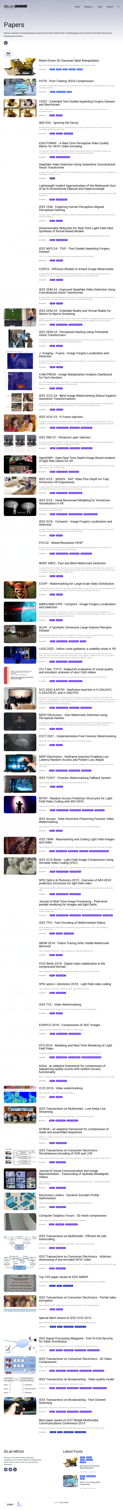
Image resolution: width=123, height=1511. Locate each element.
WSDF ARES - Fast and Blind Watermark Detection (72, 563)
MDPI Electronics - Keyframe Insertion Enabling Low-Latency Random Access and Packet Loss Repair (74, 758)
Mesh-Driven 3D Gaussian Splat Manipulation (69, 60)
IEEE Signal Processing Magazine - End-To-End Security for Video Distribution (76, 1339)
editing (80, 69)
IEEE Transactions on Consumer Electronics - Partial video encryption (77, 1299)
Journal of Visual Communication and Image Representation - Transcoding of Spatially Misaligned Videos (73, 1174)
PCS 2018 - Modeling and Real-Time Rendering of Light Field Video (75, 1047)
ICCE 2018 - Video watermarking (61, 1088)
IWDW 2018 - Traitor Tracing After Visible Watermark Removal (74, 944)
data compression (62, 427)
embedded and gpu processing (99, 851)
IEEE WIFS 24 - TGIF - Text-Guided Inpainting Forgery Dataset (74, 250)
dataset (83, 641)
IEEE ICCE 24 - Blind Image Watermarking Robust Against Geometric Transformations (77, 397)
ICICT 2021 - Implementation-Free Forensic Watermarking (77, 736)
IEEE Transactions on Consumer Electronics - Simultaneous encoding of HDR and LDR (69, 1151)
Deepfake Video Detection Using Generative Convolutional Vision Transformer (77, 166)
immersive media (61, 199)
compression (61, 92)
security (59, 115)
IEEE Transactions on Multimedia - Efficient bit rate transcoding (72, 1237)
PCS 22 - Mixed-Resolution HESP (61, 543)
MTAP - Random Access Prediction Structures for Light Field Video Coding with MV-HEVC (75, 799)
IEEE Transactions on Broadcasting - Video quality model (76, 1379)
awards (52, 1285)
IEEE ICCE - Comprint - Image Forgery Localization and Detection (75, 523)
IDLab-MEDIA (83, 1472)
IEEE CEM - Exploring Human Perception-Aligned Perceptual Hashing (71, 208)
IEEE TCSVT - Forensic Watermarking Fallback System (75, 778)
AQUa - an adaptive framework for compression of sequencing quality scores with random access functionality (72, 1069)
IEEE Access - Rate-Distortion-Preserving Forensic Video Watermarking (76, 820)
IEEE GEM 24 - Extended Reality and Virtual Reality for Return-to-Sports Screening (75, 312)
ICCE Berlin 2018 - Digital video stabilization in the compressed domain (72, 965)
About (77, 7)
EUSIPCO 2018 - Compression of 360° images (69, 1025)
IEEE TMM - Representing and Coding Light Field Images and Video (76, 840)
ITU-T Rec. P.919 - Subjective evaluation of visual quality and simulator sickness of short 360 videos (76, 670)
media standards (86, 427)
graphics (72, 69)
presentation (68, 133)
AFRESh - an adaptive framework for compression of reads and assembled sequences (74, 1130)
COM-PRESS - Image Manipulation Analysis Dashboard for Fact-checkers (75, 376)
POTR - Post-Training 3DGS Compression (66, 81)
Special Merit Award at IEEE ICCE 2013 (65, 1318)
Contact (110, 7)
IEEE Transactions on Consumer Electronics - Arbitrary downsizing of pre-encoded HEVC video (75, 1258)
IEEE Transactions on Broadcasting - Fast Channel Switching (72, 1401)
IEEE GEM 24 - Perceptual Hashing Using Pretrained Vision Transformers (73, 333)
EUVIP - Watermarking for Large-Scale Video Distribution (76, 583)
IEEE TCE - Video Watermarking (60, 1004)
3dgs (65, 69)
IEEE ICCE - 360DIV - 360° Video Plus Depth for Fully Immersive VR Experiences (74, 480)
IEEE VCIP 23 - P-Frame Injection (61, 417)
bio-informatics (61, 1081)
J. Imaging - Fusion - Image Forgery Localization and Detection (74, 354)
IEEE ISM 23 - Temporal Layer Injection (65, 437)
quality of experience (63, 157)
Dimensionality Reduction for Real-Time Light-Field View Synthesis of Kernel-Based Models (76, 229)
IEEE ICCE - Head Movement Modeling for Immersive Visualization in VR (74, 501)
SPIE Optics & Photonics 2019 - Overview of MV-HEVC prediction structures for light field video (75, 881)
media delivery (75, 427)
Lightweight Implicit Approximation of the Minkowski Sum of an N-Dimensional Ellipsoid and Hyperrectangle (77, 187)
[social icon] (6, 43)
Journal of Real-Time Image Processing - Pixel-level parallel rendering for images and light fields (73, 903)
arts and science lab (75, 324)
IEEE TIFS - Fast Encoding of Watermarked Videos (72, 922)
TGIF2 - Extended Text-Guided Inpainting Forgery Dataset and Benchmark (77, 103)
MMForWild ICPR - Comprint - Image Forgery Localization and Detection (77, 605)
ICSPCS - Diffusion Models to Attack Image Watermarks (76, 269)
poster (59, 69)
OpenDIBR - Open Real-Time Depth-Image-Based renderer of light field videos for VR (77, 459)
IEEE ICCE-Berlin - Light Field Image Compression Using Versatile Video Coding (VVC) (76, 861)
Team (100, 7)
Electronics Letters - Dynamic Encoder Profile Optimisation (69, 1196)
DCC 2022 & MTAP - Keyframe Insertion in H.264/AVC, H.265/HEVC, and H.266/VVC (75, 691)
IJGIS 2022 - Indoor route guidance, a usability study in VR (77, 649)
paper (52, 69)
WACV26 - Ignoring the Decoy (58, 123)
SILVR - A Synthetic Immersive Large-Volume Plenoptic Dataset (75, 629)
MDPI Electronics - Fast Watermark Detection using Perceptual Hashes (73, 716)
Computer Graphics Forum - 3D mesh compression (72, 1215)
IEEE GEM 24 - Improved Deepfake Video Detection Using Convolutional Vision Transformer (77, 291)
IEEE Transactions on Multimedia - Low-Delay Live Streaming (72, 1110)
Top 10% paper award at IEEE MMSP (63, 1277)
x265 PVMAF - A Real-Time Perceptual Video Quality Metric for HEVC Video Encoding (74, 144)
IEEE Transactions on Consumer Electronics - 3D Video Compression (75, 1360)
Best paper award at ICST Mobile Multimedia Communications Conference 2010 (68, 1421)
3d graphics (83, 851)
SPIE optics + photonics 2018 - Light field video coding (75, 984)
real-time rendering (75, 493)
